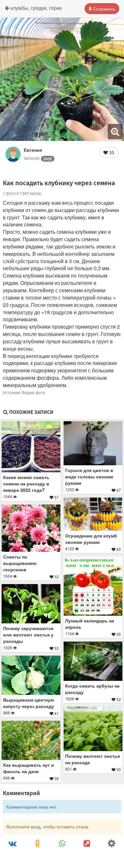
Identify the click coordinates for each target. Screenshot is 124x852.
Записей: (38, 158)
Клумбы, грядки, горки (35, 7)
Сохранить (103, 8)
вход (35, 826)
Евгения (33, 150)
